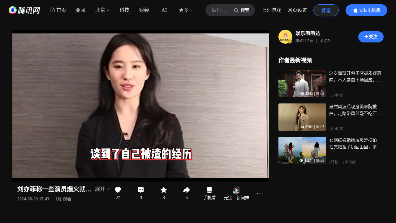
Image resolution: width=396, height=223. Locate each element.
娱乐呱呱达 (307, 33)
